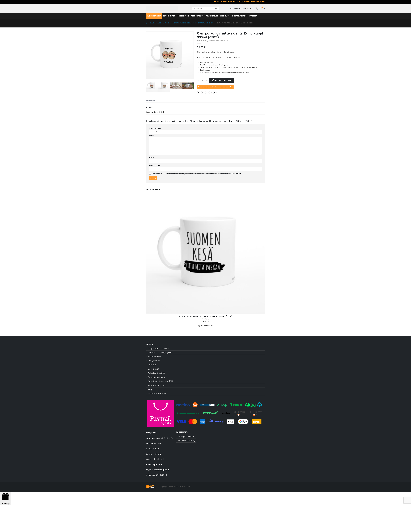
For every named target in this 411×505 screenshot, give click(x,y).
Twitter (202, 92)
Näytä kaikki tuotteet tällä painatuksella (215, 87)
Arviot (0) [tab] (150, 100)
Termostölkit (197, 16)
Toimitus (152, 364)
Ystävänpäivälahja (187, 440)
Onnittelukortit (239, 16)
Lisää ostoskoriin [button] (206, 326)
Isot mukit (224, 16)
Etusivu (217, 2)
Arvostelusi (155, 128)
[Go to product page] (205, 254)
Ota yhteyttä (154, 360)
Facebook (255, 2)
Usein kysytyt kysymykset (160, 352)
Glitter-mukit (169, 16)
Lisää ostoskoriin (223, 80)
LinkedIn (206, 92)
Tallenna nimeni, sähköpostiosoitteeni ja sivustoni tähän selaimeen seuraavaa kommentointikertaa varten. (197, 174)
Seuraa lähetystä (156, 385)
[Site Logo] (162, 8)
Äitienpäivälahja (186, 436)
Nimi (151, 158)
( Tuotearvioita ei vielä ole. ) (218, 41)
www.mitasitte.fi (155, 459)
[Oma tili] (256, 8)
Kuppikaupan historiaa (159, 348)
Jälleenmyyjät (155, 356)
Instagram (246, 2)
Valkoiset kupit (154, 16)
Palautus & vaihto (156, 373)
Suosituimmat (226, 2)
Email (215, 92)
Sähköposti (154, 166)
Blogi (150, 389)
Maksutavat (153, 369)
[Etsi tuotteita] (216, 8)
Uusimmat (236, 2)
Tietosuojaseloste (156, 377)
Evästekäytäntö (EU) (158, 393)
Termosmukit (183, 16)
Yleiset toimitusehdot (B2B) (161, 381)
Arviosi (152, 135)
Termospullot (212, 16)
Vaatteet (253, 16)
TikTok (262, 2)
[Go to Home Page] (146, 23)
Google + (210, 92)
